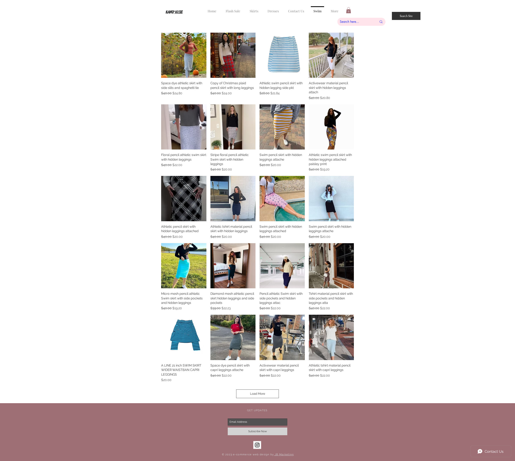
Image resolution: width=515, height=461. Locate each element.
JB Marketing (284, 454)
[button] (348, 10)
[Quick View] (183, 55)
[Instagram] (257, 445)
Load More (257, 394)
